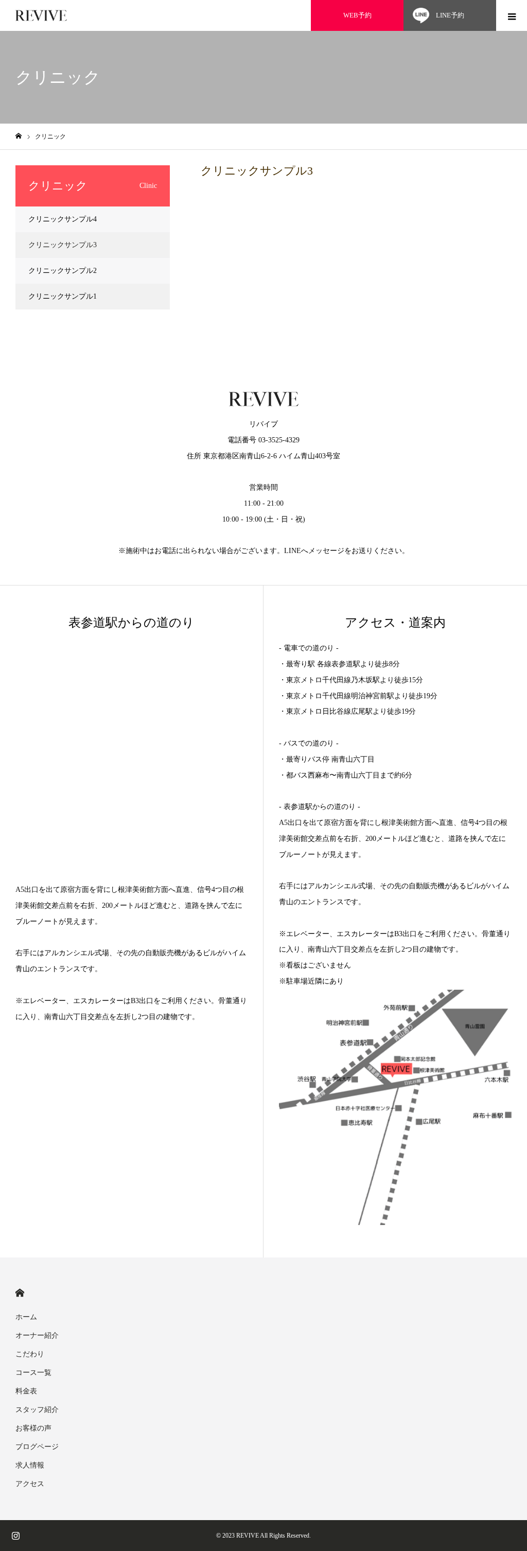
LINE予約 (450, 15)
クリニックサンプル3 (62, 245)
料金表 (26, 1391)
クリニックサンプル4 (62, 219)
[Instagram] (15, 1535)
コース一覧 (33, 1372)
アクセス (29, 1484)
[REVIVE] (41, 15)
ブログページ (37, 1447)
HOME (19, 1292)
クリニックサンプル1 (62, 296)
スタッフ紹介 (37, 1410)
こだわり (29, 1354)
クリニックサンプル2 (62, 270)
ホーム (26, 1317)
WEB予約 (357, 15)
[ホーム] (18, 136)
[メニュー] (511, 15)
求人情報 (29, 1465)
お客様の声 (33, 1428)
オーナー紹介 (37, 1335)
